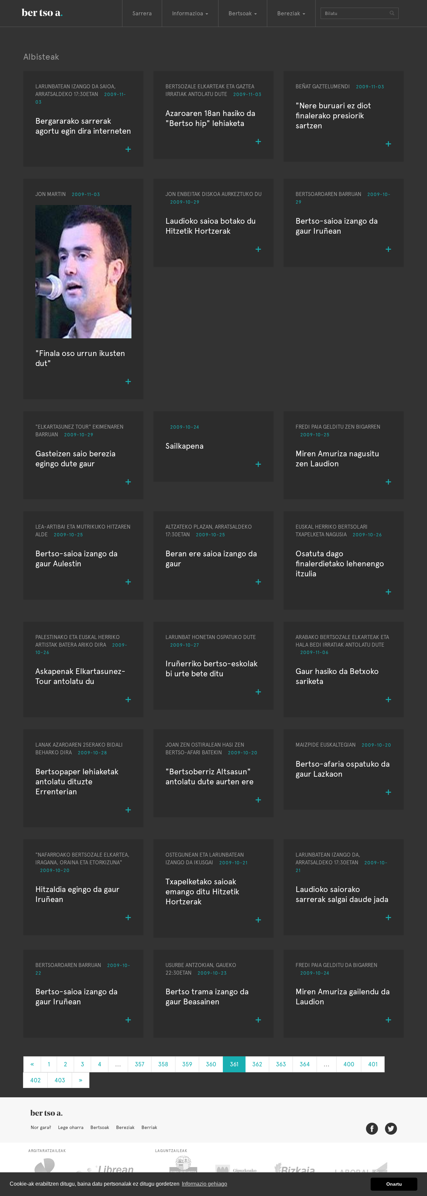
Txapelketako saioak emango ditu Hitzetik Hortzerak (202, 891)
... (118, 1064)
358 (163, 1064)
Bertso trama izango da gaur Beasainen (207, 996)
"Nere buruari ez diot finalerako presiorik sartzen (333, 115)
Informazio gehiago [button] (204, 1184)
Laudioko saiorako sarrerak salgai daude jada (342, 894)
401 (373, 1064)
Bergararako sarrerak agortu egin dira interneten (83, 126)
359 (187, 1064)
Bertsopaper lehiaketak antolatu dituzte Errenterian (76, 781)
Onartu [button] (394, 1184)
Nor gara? (41, 1127)
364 (305, 1064)
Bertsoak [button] (241, 13)
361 (234, 1064)
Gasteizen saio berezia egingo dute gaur (75, 458)
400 (348, 1064)
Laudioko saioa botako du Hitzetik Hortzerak (210, 226)
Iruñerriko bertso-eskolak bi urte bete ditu (211, 668)
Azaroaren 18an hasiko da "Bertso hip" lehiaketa (210, 118)
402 (35, 1080)
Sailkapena (184, 446)
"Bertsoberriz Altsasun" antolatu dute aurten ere (209, 776)
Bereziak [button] (289, 13)
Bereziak (125, 1127)
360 (211, 1064)
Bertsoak (99, 1127)
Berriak (149, 1127)
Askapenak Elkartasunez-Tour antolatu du (80, 676)
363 (281, 1064)
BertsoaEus (51, 11)
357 (139, 1064)
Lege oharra (70, 1127)
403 (59, 1080)
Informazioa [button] (188, 13)
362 (257, 1064)
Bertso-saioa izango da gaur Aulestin (76, 558)
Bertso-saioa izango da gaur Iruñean (337, 226)
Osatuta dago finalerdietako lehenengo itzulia (340, 563)
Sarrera (142, 13)
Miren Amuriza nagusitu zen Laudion (337, 458)
